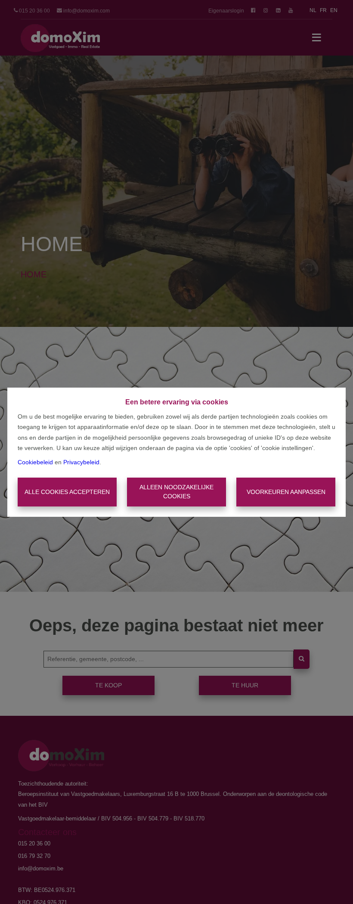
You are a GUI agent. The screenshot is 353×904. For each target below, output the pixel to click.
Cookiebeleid (35, 462)
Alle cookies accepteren (67, 491)
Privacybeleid (81, 462)
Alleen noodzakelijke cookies (176, 492)
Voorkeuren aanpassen (286, 491)
